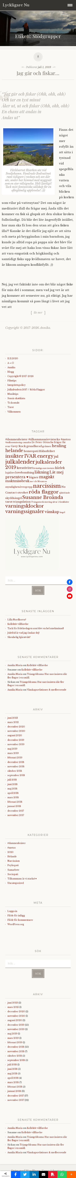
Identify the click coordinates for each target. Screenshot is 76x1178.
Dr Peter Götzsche (43, 442)
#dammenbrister (16, 843)
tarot (9, 501)
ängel (62, 512)
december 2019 (15, 740)
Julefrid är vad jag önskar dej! (23, 632)
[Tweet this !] (25, 1174)
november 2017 (15, 815)
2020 (10, 852)
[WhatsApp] (62, 1174)
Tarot (10, 407)
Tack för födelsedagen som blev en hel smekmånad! (35, 628)
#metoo (11, 847)
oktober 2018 (14, 771)
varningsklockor (24, 506)
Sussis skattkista (16, 398)
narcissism (47, 486)
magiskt (46, 477)
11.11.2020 (12, 358)
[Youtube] (69, 596)
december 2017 (15, 810)
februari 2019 (14, 757)
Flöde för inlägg (16, 915)
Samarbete (13, 870)
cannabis (26, 442)
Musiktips (12, 394)
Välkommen (14, 411)
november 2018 (15, 766)
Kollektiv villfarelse (17, 624)
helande (14, 450)
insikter (14, 456)
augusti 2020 (14, 735)
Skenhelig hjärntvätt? (18, 637)
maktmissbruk (17, 481)
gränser (46, 446)
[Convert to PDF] (52, 1174)
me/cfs (33, 481)
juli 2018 (12, 779)
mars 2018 (13, 797)
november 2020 (16, 731)
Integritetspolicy (16, 385)
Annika (11, 367)
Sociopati (12, 874)
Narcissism (13, 861)
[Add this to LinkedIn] (34, 1174)
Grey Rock (18, 446)
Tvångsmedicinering (41, 502)
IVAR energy (39, 456)
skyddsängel (13, 498)
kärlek (60, 468)
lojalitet (10, 472)
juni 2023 (12, 718)
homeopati (31, 451)
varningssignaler (24, 511)
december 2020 (16, 726)
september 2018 (16, 775)
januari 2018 (14, 806)
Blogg (10, 371)
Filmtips (11, 380)
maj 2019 (12, 748)
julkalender (20, 462)
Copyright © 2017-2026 (20, 376)
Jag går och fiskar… (38, 73)
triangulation (22, 501)
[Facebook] (69, 582)
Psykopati (13, 865)
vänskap (52, 512)
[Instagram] (69, 589)
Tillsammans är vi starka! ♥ (22, 878)
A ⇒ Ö (10, 363)
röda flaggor (44, 492)
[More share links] (71, 1174)
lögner (34, 477)
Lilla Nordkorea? (16, 619)
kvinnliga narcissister (44, 468)
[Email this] (43, 1174)
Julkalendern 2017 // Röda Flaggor (26, 389)
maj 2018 (12, 788)
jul (56, 456)
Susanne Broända (42, 497)
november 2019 (15, 744)
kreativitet (25, 468)
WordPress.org (15, 924)
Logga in (12, 911)
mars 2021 (13, 722)
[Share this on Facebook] (15, 1174)
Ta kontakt (13, 402)
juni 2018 (12, 784)
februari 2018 (14, 802)
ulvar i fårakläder (60, 502)
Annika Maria (14, 665)
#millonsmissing (13, 442)
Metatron (42, 481)
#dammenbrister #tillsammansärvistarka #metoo (38, 439)
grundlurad (34, 446)
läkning (42, 472)
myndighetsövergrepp (19, 487)
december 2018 (15, 762)
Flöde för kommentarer (20, 920)
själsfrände (64, 493)
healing (59, 446)
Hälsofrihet (47, 451)
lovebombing (24, 472)
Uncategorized (15, 883)
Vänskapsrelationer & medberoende (46, 689)
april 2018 (13, 793)
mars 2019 (13, 753)
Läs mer (38, 312)
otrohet (22, 492)
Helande (12, 856)
